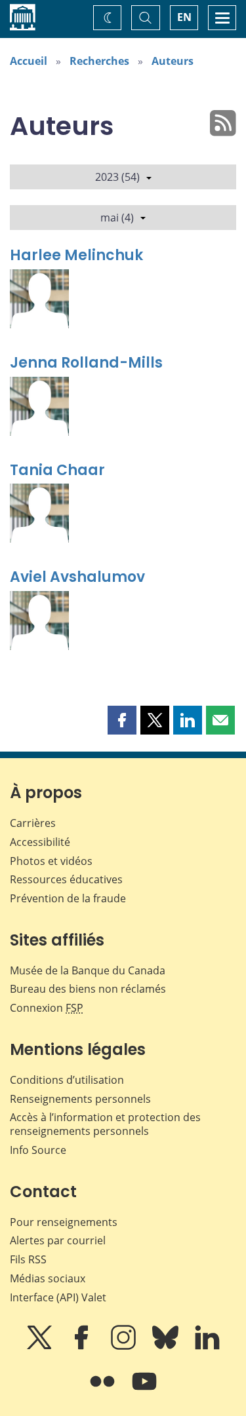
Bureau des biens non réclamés (88, 989)
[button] (122, 720)
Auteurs (173, 61)
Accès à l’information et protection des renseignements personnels (105, 1124)
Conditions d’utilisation (67, 1080)
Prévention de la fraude (68, 898)
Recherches (99, 61)
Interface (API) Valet (58, 1297)
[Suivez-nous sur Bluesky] (167, 1346)
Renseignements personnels (80, 1099)
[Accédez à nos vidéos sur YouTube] (144, 1390)
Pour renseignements (63, 1222)
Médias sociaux (47, 1278)
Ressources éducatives (66, 879)
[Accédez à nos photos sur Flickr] (104, 1390)
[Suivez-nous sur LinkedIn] (207, 1346)
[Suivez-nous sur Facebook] (83, 1346)
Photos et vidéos (51, 861)
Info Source (38, 1150)
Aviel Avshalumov (77, 577)
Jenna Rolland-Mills (86, 363)
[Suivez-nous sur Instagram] (125, 1346)
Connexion (46, 1008)
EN (184, 17)
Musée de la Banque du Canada (87, 970)
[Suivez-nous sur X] (41, 1346)
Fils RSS (28, 1259)
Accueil (28, 61)
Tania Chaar (57, 470)
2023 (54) (117, 177)
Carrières (33, 823)
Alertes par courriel (58, 1240)
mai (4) (117, 217)
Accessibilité (40, 842)
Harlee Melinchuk (76, 255)
